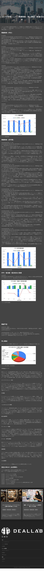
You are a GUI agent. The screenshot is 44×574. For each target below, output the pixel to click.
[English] (2, 3)
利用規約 (3, 552)
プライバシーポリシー (5, 550)
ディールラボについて (5, 541)
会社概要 (3, 546)
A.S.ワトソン (26, 509)
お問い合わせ (4, 554)
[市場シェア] (11, 501)
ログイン (3, 561)
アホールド (9, 509)
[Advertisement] (22, 313)
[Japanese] (4, 3)
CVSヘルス (32, 509)
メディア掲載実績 (5, 544)
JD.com (4, 509)
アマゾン (13, 509)
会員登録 (3, 558)
